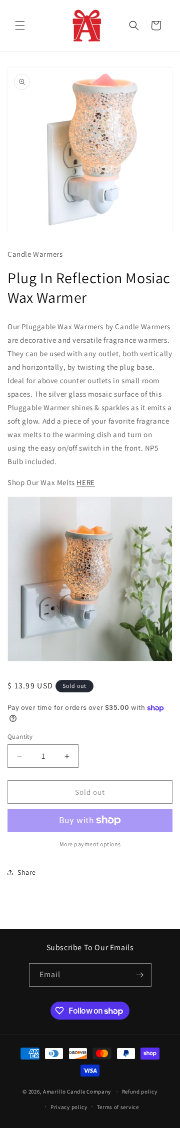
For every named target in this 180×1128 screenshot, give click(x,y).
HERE (85, 482)
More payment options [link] (90, 844)
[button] (20, 25)
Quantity (20, 736)
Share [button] (27, 872)
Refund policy (140, 1091)
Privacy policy (69, 1107)
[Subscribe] (140, 975)
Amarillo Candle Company (77, 1091)
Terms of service (118, 1107)
